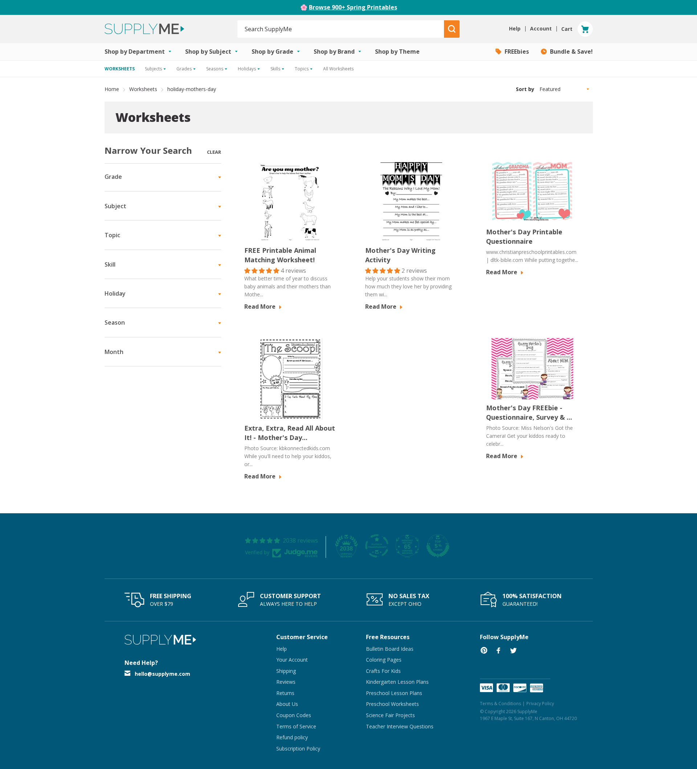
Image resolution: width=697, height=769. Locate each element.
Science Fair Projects (390, 715)
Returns (285, 693)
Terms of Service (296, 726)
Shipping (286, 670)
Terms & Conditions (500, 703)
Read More (260, 307)
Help (281, 648)
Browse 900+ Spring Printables (353, 7)
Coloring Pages (384, 659)
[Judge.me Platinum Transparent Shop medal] (376, 546)
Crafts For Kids (383, 670)
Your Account (292, 659)
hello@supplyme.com (162, 673)
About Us (287, 703)
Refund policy (292, 737)
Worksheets (143, 89)
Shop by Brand (335, 51)
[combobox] (341, 29)
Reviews (285, 681)
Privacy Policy (540, 703)
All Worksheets (338, 69)
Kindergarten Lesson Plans (397, 681)
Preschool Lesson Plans (394, 693)
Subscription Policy (298, 748)
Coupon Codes (293, 715)
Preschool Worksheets (392, 703)
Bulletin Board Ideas (389, 648)
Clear (214, 152)
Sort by (525, 89)
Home (112, 89)
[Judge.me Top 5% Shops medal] (437, 546)
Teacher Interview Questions (399, 726)
